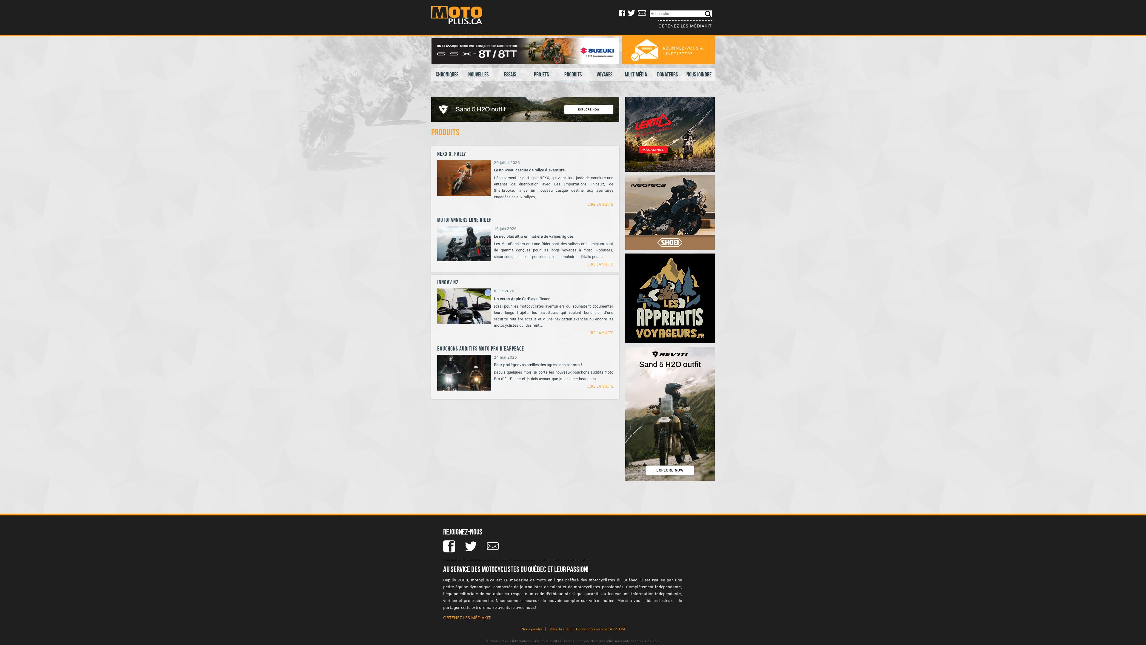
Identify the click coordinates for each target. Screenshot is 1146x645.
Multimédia (636, 74)
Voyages (604, 74)
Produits (573, 74)
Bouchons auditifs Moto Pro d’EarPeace (480, 348)
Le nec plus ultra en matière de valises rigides (534, 236)
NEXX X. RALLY (451, 154)
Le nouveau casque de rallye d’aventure (529, 170)
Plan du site (559, 629)
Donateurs (667, 74)
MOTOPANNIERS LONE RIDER (464, 220)
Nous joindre (698, 74)
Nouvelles (478, 74)
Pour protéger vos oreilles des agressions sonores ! (538, 364)
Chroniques (447, 74)
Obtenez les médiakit (685, 26)
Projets (541, 74)
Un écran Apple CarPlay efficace (522, 298)
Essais (510, 74)
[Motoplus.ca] (461, 16)
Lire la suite (600, 204)
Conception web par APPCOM (600, 629)
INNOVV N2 (448, 282)
